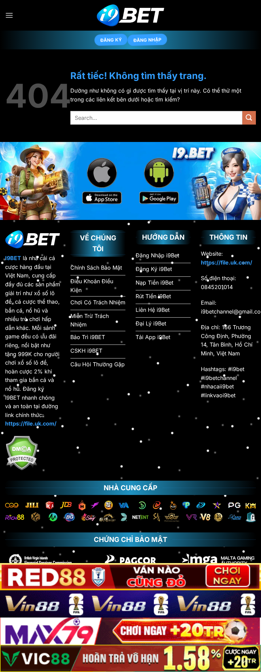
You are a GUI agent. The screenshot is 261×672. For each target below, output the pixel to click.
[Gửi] (249, 117)
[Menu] (9, 15)
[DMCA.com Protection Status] (21, 452)
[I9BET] (130, 15)
